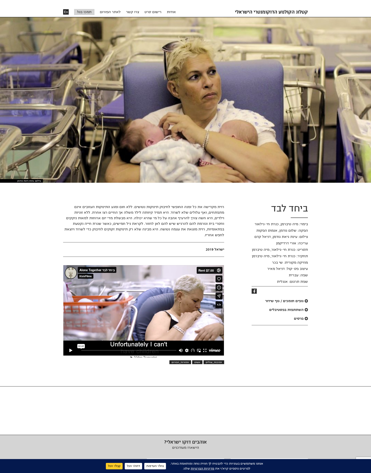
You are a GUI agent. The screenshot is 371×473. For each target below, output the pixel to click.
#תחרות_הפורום (180, 362)
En (66, 12)
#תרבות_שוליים (214, 362)
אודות (171, 12)
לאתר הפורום (110, 12)
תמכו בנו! (84, 12)
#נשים (197, 362)
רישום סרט (152, 12)
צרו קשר (132, 12)
